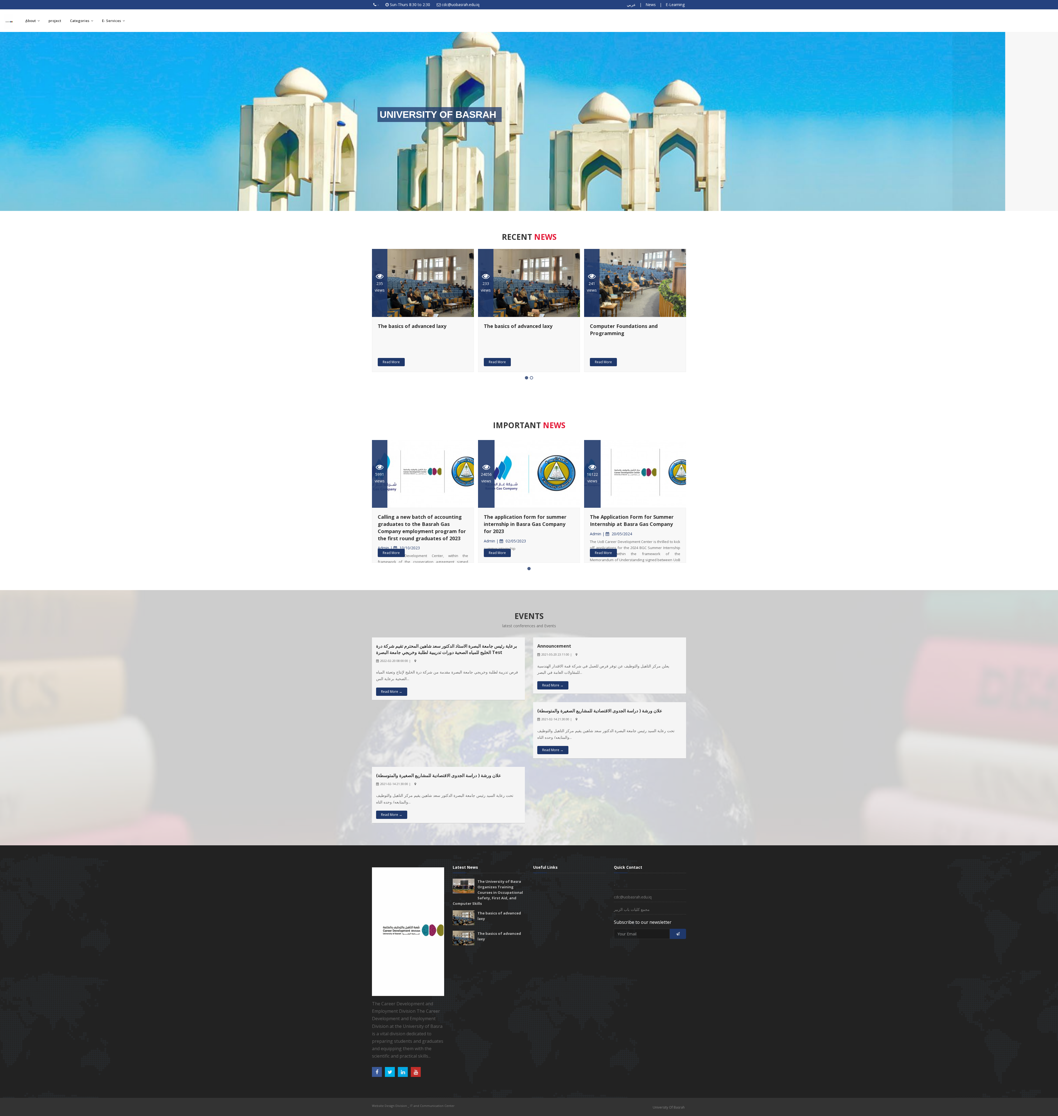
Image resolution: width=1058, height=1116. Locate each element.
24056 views (592, 478)
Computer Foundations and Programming (412, 329)
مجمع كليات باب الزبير (632, 909)
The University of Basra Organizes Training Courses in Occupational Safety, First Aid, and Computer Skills (488, 892)
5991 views (486, 478)
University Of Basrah (669, 1107)
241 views (380, 287)
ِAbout (31, 20)
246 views (592, 287)
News (651, 4)
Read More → (391, 691)
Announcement (554, 646)
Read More (391, 362)
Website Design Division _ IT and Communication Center (413, 1106)
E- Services (112, 20)
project (54, 20)
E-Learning (675, 4)
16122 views (380, 478)
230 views (486, 287)
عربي (631, 4)
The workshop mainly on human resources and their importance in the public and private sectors (632, 333)
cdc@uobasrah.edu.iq (460, 4)
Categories (80, 20)
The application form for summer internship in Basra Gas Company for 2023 (631, 524)
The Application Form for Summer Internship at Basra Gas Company (419, 520)
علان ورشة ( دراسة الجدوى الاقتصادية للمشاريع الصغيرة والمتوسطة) (599, 711)
